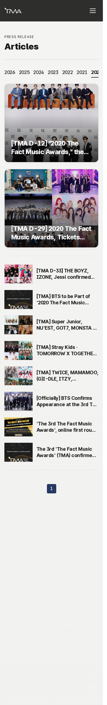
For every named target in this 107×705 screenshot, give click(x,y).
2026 (9, 72)
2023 (53, 72)
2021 (82, 72)
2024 (38, 72)
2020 (96, 72)
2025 (24, 72)
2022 (67, 72)
